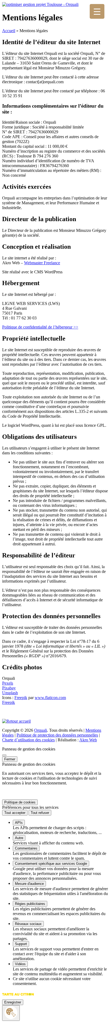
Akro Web (88, 740)
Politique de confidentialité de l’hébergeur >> (40, 327)
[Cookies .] (11, 1013)
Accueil (8, 30)
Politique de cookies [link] (20, 802)
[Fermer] (4, 755)
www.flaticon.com (50, 697)
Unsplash (10, 692)
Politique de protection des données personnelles (57, 735)
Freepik (20, 697)
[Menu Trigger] (97, 11)
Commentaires (26, 848)
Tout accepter (14, 813)
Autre (19, 838)
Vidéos (20, 964)
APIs (19, 823)
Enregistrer (12, 1002)
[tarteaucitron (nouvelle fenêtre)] (18, 997)
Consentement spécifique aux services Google (51, 864)
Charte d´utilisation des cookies (28, 740)
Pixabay (9, 688)
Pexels (7, 683)
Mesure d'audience (29, 884)
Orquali (40, 730)
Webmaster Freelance (42, 263)
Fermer (9, 759)
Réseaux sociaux (28, 924)
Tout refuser (40, 813)
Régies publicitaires (30, 904)
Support (21, 944)
